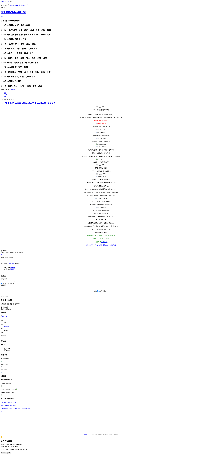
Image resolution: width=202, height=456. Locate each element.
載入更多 (3, 275)
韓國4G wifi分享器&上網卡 (8, 405)
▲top (2, 272)
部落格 (6, 95)
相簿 (5, 93)
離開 (9, 452)
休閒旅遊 (13, 89)
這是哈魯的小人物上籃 (13, 12)
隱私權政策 (109, 434)
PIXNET (89, 434)
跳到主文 (3, 16)
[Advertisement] (8, 422)
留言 (13, 263)
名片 (5, 96)
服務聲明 (116, 434)
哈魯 (2, 254)
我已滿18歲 (3, 452)
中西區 (12, 269)
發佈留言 (3, 285)
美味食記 (12, 268)
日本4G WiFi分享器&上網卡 (8, 402)
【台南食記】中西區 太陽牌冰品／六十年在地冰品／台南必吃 (29, 103)
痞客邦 (9, 263)
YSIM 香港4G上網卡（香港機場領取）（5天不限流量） (16, 408)
